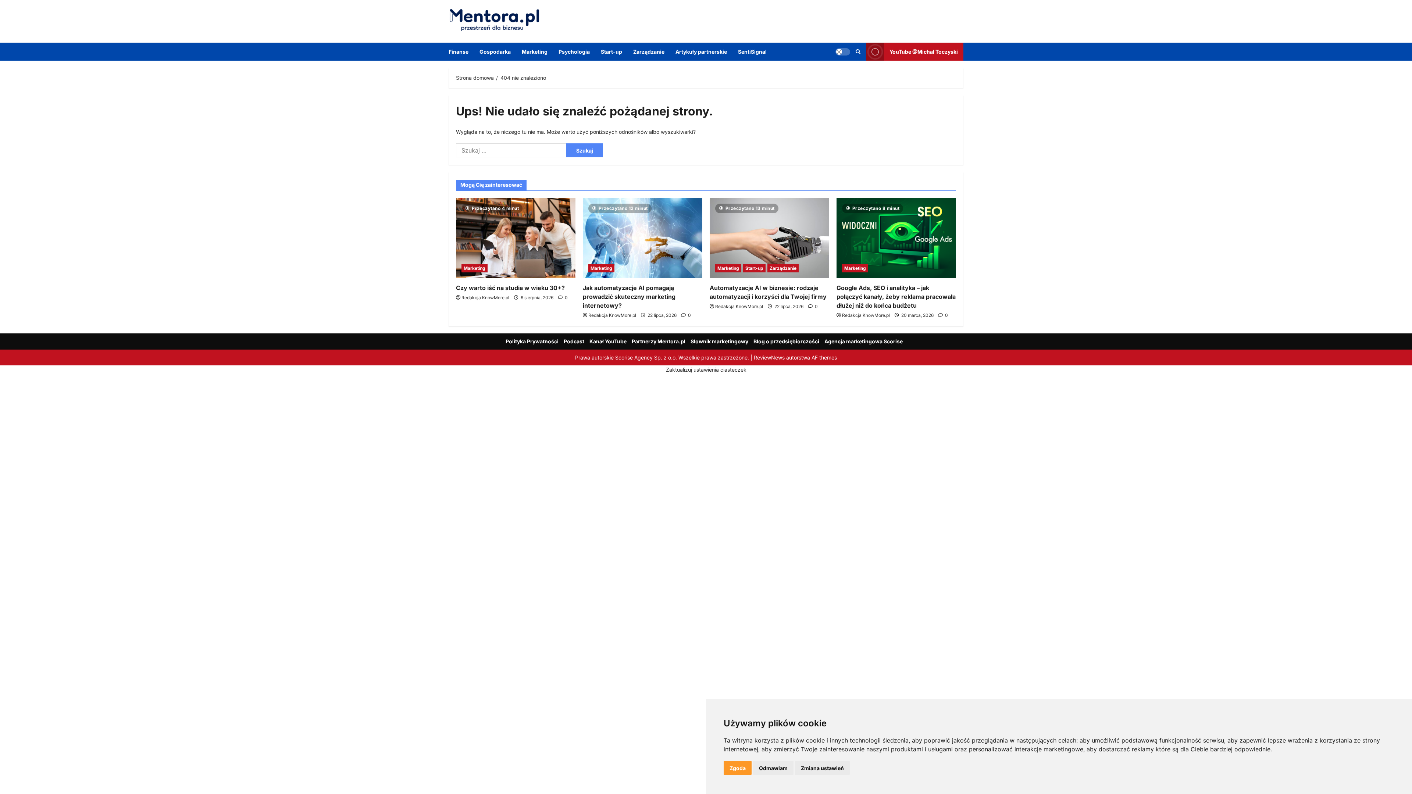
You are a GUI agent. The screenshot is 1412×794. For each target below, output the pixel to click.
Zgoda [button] (738, 768)
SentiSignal (752, 52)
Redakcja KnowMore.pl (485, 297)
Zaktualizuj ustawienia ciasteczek (706, 369)
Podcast (574, 341)
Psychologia (574, 52)
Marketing (535, 52)
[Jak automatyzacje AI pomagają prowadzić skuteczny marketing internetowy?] (642, 238)
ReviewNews (769, 357)
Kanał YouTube (608, 341)
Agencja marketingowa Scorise (863, 341)
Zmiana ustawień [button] (822, 768)
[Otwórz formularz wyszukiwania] (858, 51)
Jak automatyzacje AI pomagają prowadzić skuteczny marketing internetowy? (629, 296)
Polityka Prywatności (532, 341)
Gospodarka (495, 52)
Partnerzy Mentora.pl (658, 341)
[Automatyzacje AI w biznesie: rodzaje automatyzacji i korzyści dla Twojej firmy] (769, 238)
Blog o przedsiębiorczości (786, 341)
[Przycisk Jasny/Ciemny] (842, 51)
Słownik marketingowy (719, 341)
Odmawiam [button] (773, 768)
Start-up (611, 52)
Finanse (458, 52)
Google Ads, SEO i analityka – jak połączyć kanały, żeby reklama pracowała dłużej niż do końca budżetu (896, 296)
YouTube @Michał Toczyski (923, 51)
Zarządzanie (648, 52)
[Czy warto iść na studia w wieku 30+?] (515, 238)
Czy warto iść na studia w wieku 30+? (510, 288)
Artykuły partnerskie (701, 52)
